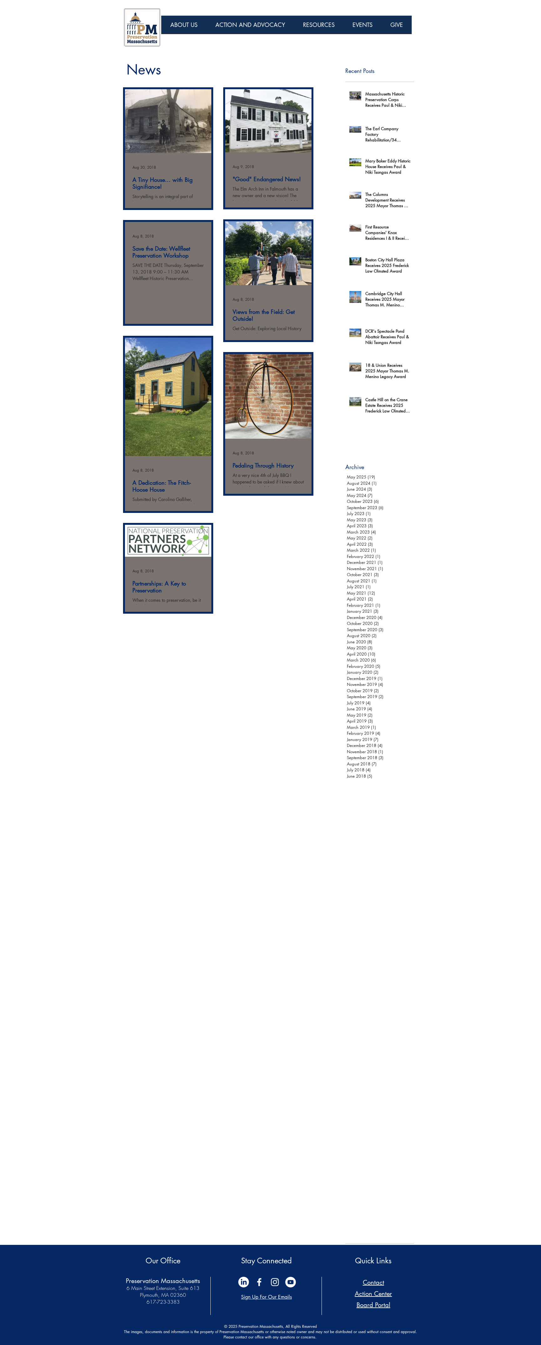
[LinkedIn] (243, 1282)
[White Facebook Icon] (259, 1282)
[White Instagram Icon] (275, 1282)
